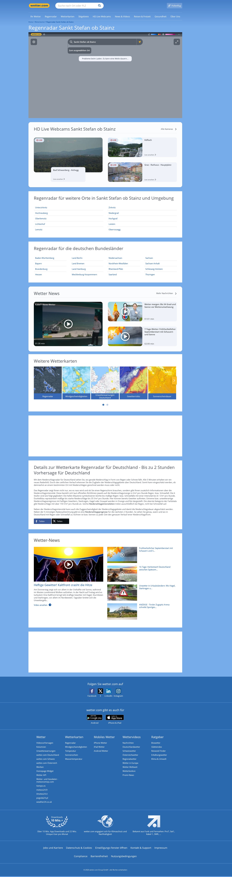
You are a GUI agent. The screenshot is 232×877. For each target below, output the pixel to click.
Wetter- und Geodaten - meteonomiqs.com (47, 780)
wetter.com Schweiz (45, 759)
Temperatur (70, 751)
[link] (35, 16)
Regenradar (70, 742)
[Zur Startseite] (39, 5)
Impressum (160, 847)
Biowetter (155, 742)
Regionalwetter (129, 759)
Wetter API (41, 775)
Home (30, 22)
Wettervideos (132, 737)
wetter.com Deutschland (47, 755)
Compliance (80, 856)
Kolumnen (41, 746)
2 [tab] (107, 404)
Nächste (174, 380)
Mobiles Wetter (104, 737)
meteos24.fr (42, 789)
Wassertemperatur (73, 759)
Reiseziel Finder (158, 751)
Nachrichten (128, 742)
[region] (105, 75)
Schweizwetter (129, 751)
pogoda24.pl (42, 797)
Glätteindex (156, 746)
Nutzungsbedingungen (124, 856)
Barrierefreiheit (99, 856)
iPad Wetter (99, 746)
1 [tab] (103, 404)
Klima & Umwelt (158, 759)
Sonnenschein (71, 755)
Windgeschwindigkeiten (76, 746)
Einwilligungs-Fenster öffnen (111, 847)
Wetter (41, 737)
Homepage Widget (44, 771)
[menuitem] (35, 16)
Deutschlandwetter (131, 746)
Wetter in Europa (130, 763)
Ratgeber (157, 737)
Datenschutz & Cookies (79, 847)
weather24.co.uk (44, 802)
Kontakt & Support (140, 847)
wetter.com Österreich (46, 763)
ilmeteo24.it (42, 793)
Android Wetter (101, 751)
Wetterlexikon (129, 771)
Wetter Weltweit (130, 767)
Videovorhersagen (44, 742)
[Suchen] (99, 6)
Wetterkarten (40, 22)
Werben (40, 767)
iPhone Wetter (100, 742)
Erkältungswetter (159, 755)
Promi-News (128, 775)
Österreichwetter (130, 755)
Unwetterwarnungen (45, 751)
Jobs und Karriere (53, 847)
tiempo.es (41, 785)
